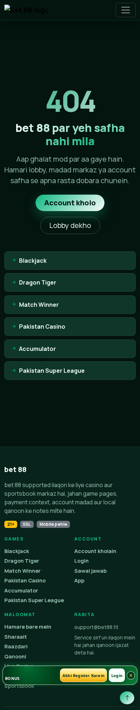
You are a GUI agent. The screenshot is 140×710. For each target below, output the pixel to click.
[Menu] (126, 10)
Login (81, 560)
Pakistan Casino (25, 580)
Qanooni (15, 656)
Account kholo (70, 203)
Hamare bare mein (27, 626)
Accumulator (21, 590)
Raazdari (16, 646)
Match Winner (22, 570)
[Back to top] (127, 697)
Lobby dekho (70, 225)
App (79, 580)
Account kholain (95, 551)
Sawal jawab (90, 570)
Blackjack (16, 551)
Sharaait (15, 636)
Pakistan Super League (34, 600)
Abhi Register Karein (83, 675)
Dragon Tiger (21, 560)
